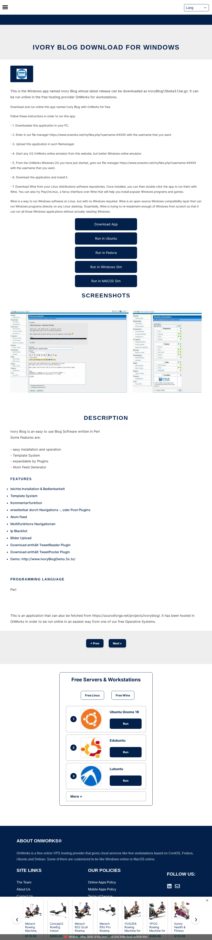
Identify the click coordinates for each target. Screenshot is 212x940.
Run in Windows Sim (106, 267)
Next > (117, 643)
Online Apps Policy (102, 882)
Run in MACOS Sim (106, 281)
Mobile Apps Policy (102, 889)
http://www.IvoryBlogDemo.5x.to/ (48, 559)
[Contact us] (177, 886)
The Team (24, 882)
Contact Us (25, 896)
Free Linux (92, 695)
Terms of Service (100, 896)
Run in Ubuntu (106, 238)
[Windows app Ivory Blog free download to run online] (21, 74)
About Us (23, 889)
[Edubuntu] (92, 747)
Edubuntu (117, 740)
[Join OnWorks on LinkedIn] (169, 886)
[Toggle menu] (5, 7)
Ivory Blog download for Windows (106, 47)
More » (76, 796)
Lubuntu (116, 769)
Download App (106, 224)
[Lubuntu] (92, 776)
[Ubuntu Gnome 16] (92, 719)
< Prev (94, 643)
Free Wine (123, 695)
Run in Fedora (106, 253)
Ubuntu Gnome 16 (124, 712)
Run (126, 723)
